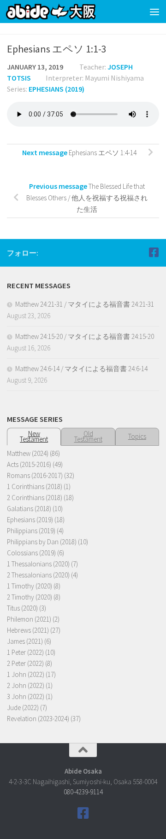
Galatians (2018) (29, 508)
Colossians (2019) (31, 552)
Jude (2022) (23, 707)
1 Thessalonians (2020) (38, 563)
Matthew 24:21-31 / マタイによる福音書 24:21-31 (84, 304)
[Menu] (154, 11)
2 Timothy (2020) (29, 597)
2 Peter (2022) (25, 663)
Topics (137, 436)
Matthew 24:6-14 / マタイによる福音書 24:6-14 (81, 368)
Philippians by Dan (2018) (42, 541)
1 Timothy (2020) (29, 586)
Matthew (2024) (27, 453)
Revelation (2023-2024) (38, 718)
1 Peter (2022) (25, 652)
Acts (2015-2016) (29, 464)
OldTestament (88, 436)
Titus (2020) (22, 608)
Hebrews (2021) (28, 630)
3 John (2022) (25, 696)
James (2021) (25, 641)
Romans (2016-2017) (35, 475)
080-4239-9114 (83, 791)
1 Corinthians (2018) (34, 486)
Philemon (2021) (29, 619)
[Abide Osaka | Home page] (65, 11)
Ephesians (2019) (56, 88)
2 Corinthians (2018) (34, 497)
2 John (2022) (25, 685)
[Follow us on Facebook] (153, 252)
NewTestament (34, 436)
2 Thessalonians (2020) (38, 575)
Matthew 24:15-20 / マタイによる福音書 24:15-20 (84, 336)
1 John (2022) (25, 674)
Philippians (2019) (31, 530)
